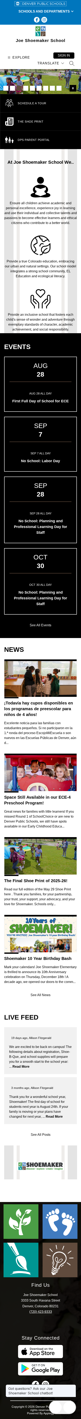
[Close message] (72, 1386)
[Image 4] (25, 88)
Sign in (64, 55)
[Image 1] (5, 88)
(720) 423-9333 (40, 1311)
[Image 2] (12, 88)
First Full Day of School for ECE (40, 401)
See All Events (40, 625)
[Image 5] (32, 88)
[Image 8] (52, 88)
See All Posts (40, 1134)
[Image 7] (45, 88)
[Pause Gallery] (73, 88)
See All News (40, 995)
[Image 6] (39, 88)
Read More (20, 1066)
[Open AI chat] (69, 1407)
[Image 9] (58, 88)
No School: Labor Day (40, 461)
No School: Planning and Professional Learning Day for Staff (40, 527)
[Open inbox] (56, 1407)
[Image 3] (19, 88)
